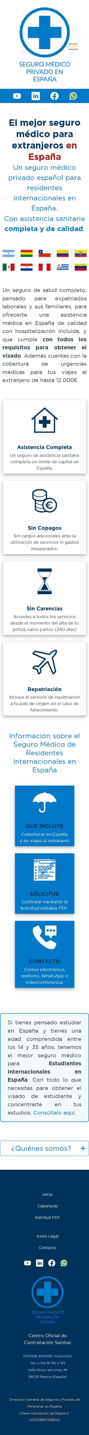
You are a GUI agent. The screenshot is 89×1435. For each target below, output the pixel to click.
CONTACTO (44, 961)
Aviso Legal (47, 1236)
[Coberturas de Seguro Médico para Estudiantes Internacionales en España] (44, 817)
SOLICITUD (44, 894)
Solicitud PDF (47, 1217)
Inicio (47, 1194)
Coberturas (47, 1206)
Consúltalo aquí (54, 1113)
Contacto (47, 1248)
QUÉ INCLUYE (45, 826)
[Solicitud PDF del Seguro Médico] (44, 884)
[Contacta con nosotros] (44, 952)
